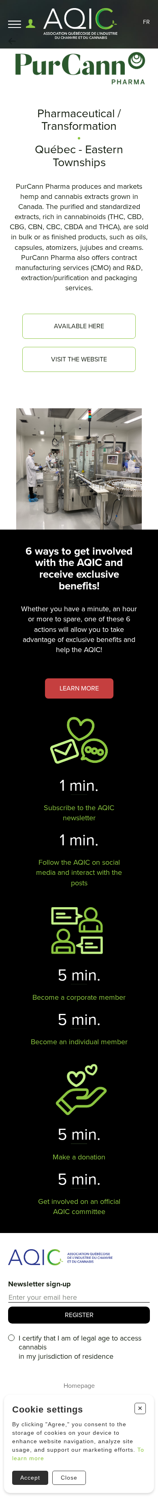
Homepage (79, 1386)
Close (69, 1477)
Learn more (79, 688)
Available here (79, 326)
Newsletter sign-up (39, 1284)
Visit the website (79, 359)
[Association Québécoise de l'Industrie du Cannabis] (80, 24)
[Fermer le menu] (14, 24)
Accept (30, 1477)
